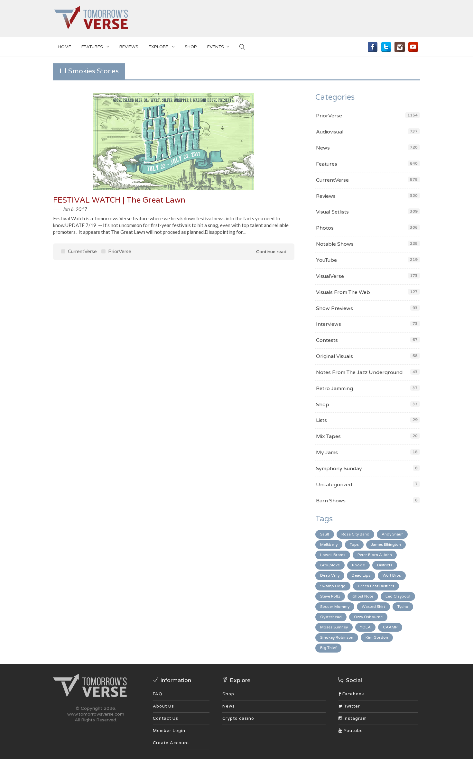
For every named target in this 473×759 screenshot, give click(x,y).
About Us (163, 706)
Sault (324, 534)
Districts (384, 565)
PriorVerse (119, 251)
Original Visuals (334, 356)
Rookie (358, 565)
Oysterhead (331, 617)
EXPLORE (159, 47)
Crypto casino (238, 718)
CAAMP (390, 627)
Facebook (352, 694)
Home (64, 47)
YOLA (365, 627)
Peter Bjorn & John (374, 555)
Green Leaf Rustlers (376, 586)
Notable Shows (335, 244)
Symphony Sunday (339, 468)
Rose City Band (355, 534)
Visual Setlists (332, 212)
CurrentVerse (82, 251)
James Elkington (386, 544)
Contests (327, 340)
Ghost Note (362, 596)
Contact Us (165, 718)
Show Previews (334, 308)
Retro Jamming (334, 388)
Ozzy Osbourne (368, 617)
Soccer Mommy (334, 606)
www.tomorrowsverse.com (95, 714)
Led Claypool (397, 596)
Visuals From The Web (343, 292)
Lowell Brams (332, 555)
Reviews (128, 47)
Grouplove (330, 565)
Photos (325, 228)
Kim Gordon (377, 637)
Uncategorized (334, 484)
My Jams (327, 452)
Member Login (169, 730)
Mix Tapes (328, 436)
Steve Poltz (330, 596)
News (323, 148)
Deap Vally (329, 575)
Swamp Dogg (333, 586)
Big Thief (328, 647)
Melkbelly (329, 544)
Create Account (171, 742)
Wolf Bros (392, 575)
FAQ (157, 694)
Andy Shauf (392, 534)
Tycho (402, 606)
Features (92, 47)
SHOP (191, 47)
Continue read (270, 251)
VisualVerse (330, 276)
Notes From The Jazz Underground (359, 372)
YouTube (326, 260)
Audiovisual (329, 132)
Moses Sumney (334, 627)
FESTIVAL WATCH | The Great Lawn (119, 200)
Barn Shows (331, 501)
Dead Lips (361, 575)
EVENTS (215, 47)
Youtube (352, 730)
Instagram (354, 718)
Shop (322, 404)
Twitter (351, 706)
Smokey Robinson (336, 637)
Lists (321, 420)
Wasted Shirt (373, 606)
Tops (354, 544)
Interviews (328, 324)
